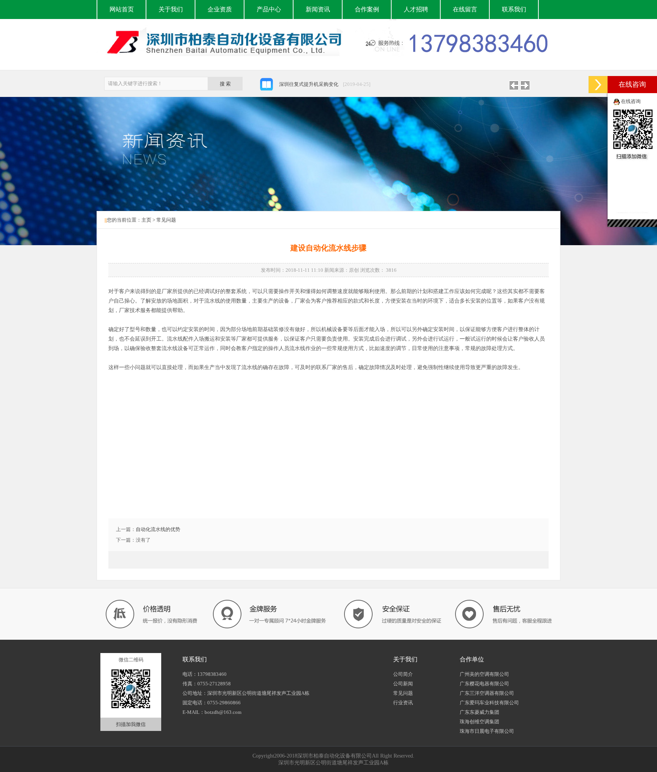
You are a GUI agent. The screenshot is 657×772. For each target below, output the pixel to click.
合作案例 (367, 9)
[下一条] (525, 88)
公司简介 (403, 674)
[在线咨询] (598, 84)
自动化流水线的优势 (158, 529)
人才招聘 (416, 9)
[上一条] (514, 88)
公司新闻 (403, 683)
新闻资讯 (318, 9)
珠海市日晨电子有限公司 (487, 731)
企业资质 (220, 9)
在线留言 (465, 9)
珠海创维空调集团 (479, 721)
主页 (146, 220)
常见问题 (166, 220)
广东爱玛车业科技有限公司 (489, 702)
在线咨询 (631, 101)
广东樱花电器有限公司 (484, 683)
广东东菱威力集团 (479, 712)
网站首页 (122, 9)
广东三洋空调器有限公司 (487, 693)
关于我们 (171, 9)
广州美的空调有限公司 (484, 674)
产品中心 (269, 9)
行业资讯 (403, 702)
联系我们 (514, 9)
